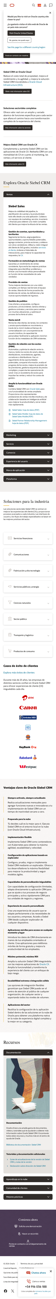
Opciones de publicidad (12, 1272)
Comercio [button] (10, 452)
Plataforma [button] (11, 479)
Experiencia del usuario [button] (17, 461)
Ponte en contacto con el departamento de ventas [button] (27, 1245)
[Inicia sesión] (45, 5)
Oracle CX (44, 964)
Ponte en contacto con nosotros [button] (16, 55)
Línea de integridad (10, 1281)
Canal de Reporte (10, 1268)
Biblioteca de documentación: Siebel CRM (23, 1145)
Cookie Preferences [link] (26, 1268)
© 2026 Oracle (9, 1263)
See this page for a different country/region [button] (26, 47)
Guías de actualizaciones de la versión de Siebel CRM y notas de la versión (30, 1160)
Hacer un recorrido (30, 1234)
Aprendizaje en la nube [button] (16, 1179)
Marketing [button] (11, 435)
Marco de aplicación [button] (15, 470)
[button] (5, 5)
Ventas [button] (9, 194)
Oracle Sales (35, 389)
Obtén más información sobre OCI (17, 91)
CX (22, 255)
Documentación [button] (13, 1052)
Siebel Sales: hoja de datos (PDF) (25, 410)
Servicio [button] (10, 444)
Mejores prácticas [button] (14, 1197)
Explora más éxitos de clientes (18, 672)
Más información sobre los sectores (18, 128)
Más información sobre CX (14, 164)
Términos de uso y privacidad (31, 1263)
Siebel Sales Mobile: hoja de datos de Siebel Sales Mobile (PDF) (27, 415)
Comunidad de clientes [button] (16, 1188)
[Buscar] (33, 5)
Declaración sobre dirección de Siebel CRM (28, 1166)
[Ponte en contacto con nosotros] (51, 5)
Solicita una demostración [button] (30, 1226)
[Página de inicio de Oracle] (12, 5)
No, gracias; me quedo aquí (19, 40)
